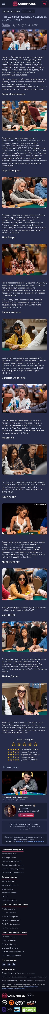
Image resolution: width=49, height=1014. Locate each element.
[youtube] (14, 964)
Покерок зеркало (9, 940)
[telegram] (9, 964)
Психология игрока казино (13, 872)
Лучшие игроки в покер (11, 861)
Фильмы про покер (10, 854)
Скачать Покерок (9, 944)
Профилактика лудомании (13, 869)
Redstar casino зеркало (11, 920)
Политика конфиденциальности (15, 977)
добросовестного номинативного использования (20, 988)
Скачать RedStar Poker (11, 955)
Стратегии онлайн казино (12, 865)
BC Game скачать (9, 913)
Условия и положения (26, 973)
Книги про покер (9, 857)
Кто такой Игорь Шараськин (15, 797)
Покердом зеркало (9, 936)
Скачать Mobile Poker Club (13, 952)
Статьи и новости (26, 980)
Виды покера (7, 889)
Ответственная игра (38, 977)
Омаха (4, 896)
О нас (4, 973)
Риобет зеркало (8, 909)
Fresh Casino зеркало (11, 924)
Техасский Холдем (9, 893)
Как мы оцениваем (9, 980)
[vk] (4, 964)
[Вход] (44, 3)
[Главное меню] (3, 3)
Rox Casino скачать (10, 928)
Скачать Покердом (10, 948)
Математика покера (10, 885)
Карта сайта (40, 980)
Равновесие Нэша (9, 900)
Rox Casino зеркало (10, 916)
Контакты (12, 973)
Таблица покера (8, 881)
